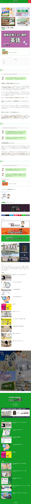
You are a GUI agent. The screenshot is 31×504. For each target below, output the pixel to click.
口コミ (2, 267)
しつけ (13, 266)
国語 (9, 267)
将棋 (27, 267)
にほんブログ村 (3, 192)
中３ (4, 63)
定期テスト (11, 202)
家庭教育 (24, 267)
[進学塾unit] (15, 1)
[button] (3, 215)
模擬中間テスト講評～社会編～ (12, 52)
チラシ (18, 266)
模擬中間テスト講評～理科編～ (12, 183)
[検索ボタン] (1, 1)
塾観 (14, 267)
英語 (13, 202)
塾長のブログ (3, 202)
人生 (20, 266)
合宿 (4, 267)
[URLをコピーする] (28, 215)
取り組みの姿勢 (26, 266)
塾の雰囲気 (12, 267)
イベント (16, 266)
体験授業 (23, 266)
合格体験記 (7, 267)
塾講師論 (17, 267)
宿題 (25, 267)
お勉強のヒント (7, 202)
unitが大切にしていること (4, 266)
